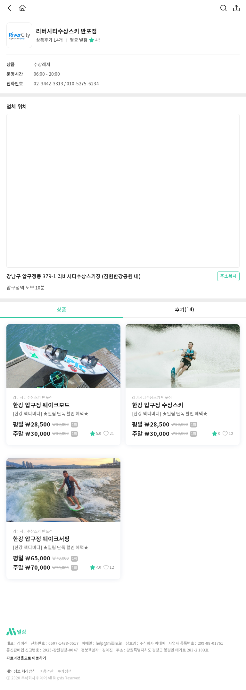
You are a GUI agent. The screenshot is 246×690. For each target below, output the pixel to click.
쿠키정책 (64, 671)
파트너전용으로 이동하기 (26, 658)
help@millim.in (109, 643)
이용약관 (46, 671)
